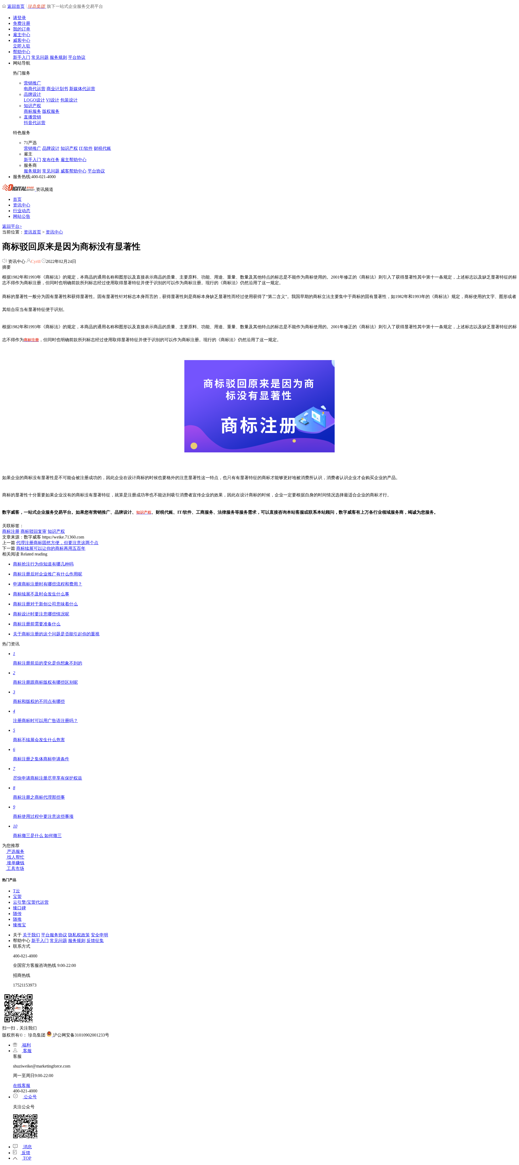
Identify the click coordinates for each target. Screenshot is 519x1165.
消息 (27, 1146)
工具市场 (15, 868)
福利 (26, 1045)
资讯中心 (21, 205)
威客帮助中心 (73, 171)
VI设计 (52, 100)
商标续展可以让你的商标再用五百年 (50, 548)
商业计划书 (57, 88)
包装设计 (69, 100)
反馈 (25, 1152)
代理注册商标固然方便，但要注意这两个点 (57, 542)
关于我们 (31, 935)
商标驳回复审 (33, 531)
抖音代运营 (34, 122)
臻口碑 (19, 908)
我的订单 (21, 29)
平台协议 (76, 57)
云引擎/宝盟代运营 (31, 902)
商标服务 (32, 111)
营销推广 (32, 83)
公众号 (30, 1097)
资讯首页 (32, 232)
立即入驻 (21, 46)
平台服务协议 (54, 935)
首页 (17, 199)
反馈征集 (95, 940)
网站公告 (21, 216)
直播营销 (32, 117)
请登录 (19, 17)
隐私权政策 (79, 935)
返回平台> (12, 226)
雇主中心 (21, 34)
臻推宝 (19, 925)
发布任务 (50, 159)
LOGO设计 (34, 100)
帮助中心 (21, 51)
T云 (16, 891)
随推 (17, 919)
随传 (17, 913)
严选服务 (15, 851)
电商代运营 (34, 88)
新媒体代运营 (82, 88)
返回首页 (16, 6)
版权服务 (50, 111)
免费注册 (21, 23)
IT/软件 (86, 148)
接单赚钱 (15, 863)
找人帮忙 (15, 857)
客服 (27, 1050)
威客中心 (21, 40)
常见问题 (40, 57)
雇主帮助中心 (73, 159)
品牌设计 (32, 94)
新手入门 (21, 57)
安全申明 (99, 935)
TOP (26, 1158)
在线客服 (21, 1085)
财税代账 (102, 148)
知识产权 (32, 105)
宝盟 (17, 896)
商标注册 (10, 531)
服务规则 (58, 57)
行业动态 (21, 210)
